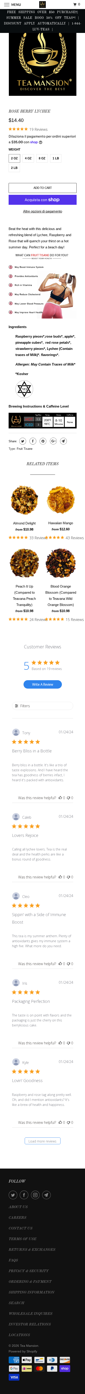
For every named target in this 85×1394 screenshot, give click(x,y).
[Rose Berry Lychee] (43, 60)
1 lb (56, 158)
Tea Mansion (29, 1345)
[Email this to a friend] (63, 441)
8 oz (42, 158)
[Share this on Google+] (53, 441)
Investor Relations (30, 1324)
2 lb (14, 168)
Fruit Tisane (24, 448)
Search (16, 1303)
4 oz (28, 158)
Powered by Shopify (23, 1351)
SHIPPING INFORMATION (31, 1292)
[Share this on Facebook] (32, 441)
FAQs (13, 1260)
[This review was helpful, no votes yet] (60, 797)
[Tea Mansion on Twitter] (14, 1195)
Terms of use (22, 1239)
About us (18, 1207)
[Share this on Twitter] (22, 441)
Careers (17, 1218)
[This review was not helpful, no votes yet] (68, 797)
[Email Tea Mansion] (47, 1195)
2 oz (14, 158)
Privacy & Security (29, 1271)
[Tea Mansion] (42, 4)
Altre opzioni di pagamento (42, 211)
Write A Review (42, 684)
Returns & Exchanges (32, 1250)
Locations (19, 1335)
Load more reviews (42, 1141)
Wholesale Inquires (30, 1314)
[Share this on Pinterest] (42, 441)
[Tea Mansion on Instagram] (36, 1195)
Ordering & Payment (30, 1282)
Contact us (20, 1228)
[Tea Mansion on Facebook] (25, 1195)
